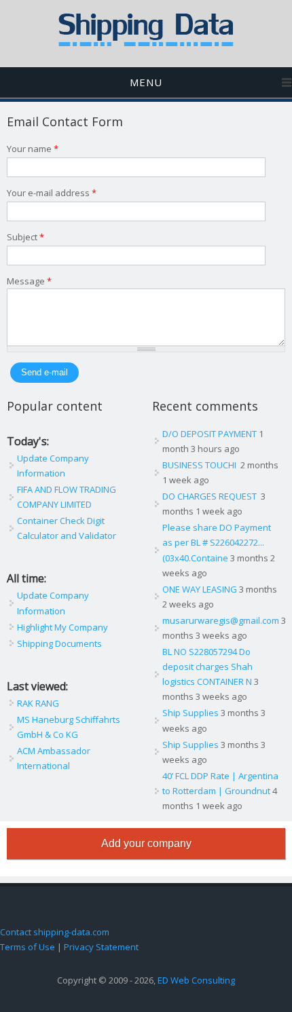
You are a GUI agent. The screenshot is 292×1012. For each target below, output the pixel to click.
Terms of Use (27, 947)
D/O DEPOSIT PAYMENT (209, 434)
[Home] (146, 43)
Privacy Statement (101, 947)
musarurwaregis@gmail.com (220, 620)
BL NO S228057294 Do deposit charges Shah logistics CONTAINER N (207, 666)
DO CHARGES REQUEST (210, 496)
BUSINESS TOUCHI (200, 465)
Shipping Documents (59, 643)
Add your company (146, 843)
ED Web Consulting (196, 980)
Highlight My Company (62, 627)
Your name (32, 149)
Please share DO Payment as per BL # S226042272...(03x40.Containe (216, 542)
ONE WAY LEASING (199, 589)
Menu (146, 82)
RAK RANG (38, 703)
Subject (25, 237)
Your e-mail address (51, 193)
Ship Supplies (190, 713)
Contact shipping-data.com (54, 932)
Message (29, 281)
